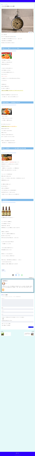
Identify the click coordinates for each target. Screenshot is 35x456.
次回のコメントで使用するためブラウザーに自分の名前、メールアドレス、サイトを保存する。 (13, 317)
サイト (2, 314)
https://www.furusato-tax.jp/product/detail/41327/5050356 (9, 152)
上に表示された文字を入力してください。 (7, 320)
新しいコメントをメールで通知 (6, 323)
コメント (3, 298)
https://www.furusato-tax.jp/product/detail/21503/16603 (8, 202)
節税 (32, 277)
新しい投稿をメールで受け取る (6, 325)
